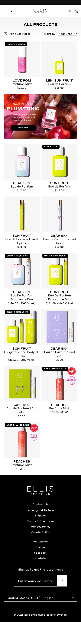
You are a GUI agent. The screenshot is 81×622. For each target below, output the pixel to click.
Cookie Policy (40, 532)
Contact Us (40, 504)
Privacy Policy (40, 526)
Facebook (40, 552)
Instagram (40, 541)
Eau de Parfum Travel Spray (21, 239)
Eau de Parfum (59, 82)
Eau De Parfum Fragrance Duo (21, 295)
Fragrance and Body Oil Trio (21, 352)
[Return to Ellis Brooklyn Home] (40, 11)
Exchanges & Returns (40, 510)
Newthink (60, 614)
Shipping (40, 515)
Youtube (40, 558)
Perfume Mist (21, 82)
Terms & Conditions (40, 521)
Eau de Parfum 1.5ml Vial (59, 352)
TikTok (40, 547)
